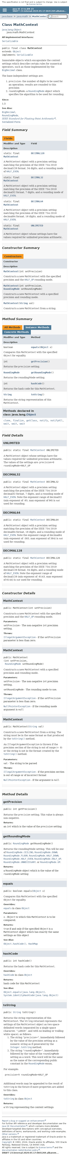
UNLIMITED (37, 225)
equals (35, 347)
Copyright (7, 1142)
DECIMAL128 (37, 153)
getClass (31, 420)
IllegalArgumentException (20, 637)
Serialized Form (11, 122)
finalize (18, 420)
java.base (7, 16)
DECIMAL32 (37, 177)
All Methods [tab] (12, 327)
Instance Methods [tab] (37, 327)
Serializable (10, 41)
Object (17, 51)
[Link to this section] (30, 130)
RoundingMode (12, 289)
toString (36, 394)
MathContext (40, 16)
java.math (22, 16)
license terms (35, 4)
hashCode (36, 383)
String (24, 303)
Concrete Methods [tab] (16, 332)
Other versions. (9, 1134)
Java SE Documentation (14, 1126)
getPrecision (39, 361)
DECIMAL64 (37, 201)
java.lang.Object (11, 29)
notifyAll (56, 420)
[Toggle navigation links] (4, 10)
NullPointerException (17, 706)
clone (7, 420)
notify (44, 420)
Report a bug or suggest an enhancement (23, 1121)
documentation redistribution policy (20, 1150)
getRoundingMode (41, 372)
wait (6, 423)
